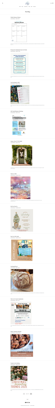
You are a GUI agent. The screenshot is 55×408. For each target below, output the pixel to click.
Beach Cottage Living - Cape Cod (25, 405)
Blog (29, 6)
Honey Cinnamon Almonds (16, 331)
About (31, 6)
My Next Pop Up (14, 206)
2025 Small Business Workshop (17, 111)
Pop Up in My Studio (15, 236)
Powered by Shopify (32, 405)
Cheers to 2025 (14, 173)
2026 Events (26, 6)
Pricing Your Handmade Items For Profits (19, 49)
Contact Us (34, 6)
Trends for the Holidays (15, 363)
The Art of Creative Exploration (17, 299)
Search (27, 399)
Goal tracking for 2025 (15, 82)
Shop (23, 6)
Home (20, 6)
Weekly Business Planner (16, 17)
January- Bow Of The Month (16, 141)
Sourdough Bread (14, 266)
